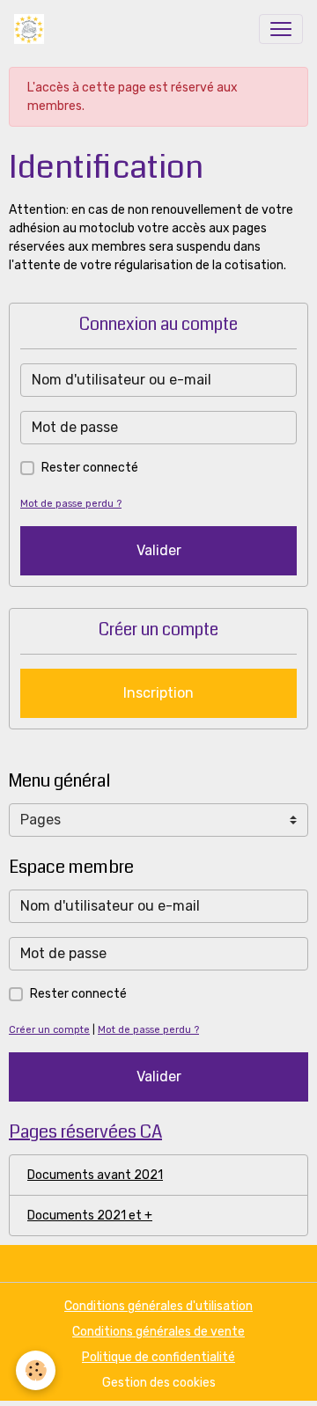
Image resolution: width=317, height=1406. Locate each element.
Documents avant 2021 (95, 1175)
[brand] (32, 29)
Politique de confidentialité (158, 1357)
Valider (158, 550)
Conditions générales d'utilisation (158, 1306)
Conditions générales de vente (158, 1331)
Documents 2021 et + (89, 1215)
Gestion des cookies (159, 1382)
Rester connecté (89, 467)
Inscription (158, 693)
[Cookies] (35, 1370)
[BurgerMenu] (281, 29)
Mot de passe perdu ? (71, 503)
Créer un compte (49, 1030)
